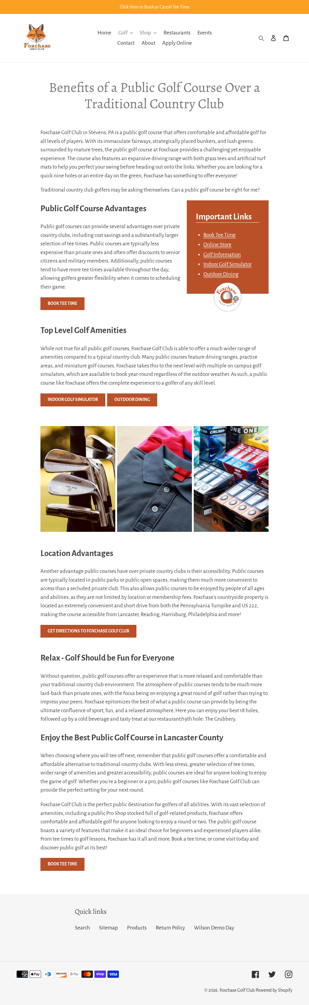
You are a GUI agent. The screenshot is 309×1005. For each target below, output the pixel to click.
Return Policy (170, 928)
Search (82, 928)
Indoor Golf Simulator (227, 264)
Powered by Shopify (274, 990)
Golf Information (222, 254)
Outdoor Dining (220, 274)
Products (137, 928)
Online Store (217, 244)
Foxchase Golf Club (237, 990)
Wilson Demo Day (214, 928)
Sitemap (108, 928)
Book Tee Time (219, 235)
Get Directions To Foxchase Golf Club (88, 631)
